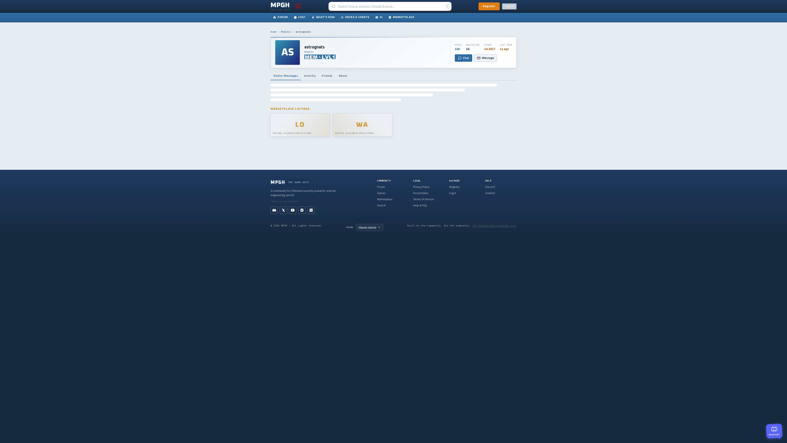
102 (457, 49)
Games (381, 193)
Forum (381, 187)
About (343, 75)
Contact (490, 193)
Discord (490, 187)
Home (273, 31)
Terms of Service (423, 199)
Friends (327, 75)
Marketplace (384, 199)
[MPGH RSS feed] (311, 210)
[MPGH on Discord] (274, 210)
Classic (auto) (367, 227)
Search (381, 205)
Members (286, 31)
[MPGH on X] (283, 210)
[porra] (298, 6)
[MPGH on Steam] (302, 210)
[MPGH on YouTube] (292, 210)
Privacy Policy (421, 187)
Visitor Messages (285, 75)
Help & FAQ (420, 205)
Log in (509, 6)
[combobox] (390, 6)
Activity (310, 75)
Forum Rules (420, 193)
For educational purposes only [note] (494, 225)
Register (489, 6)
